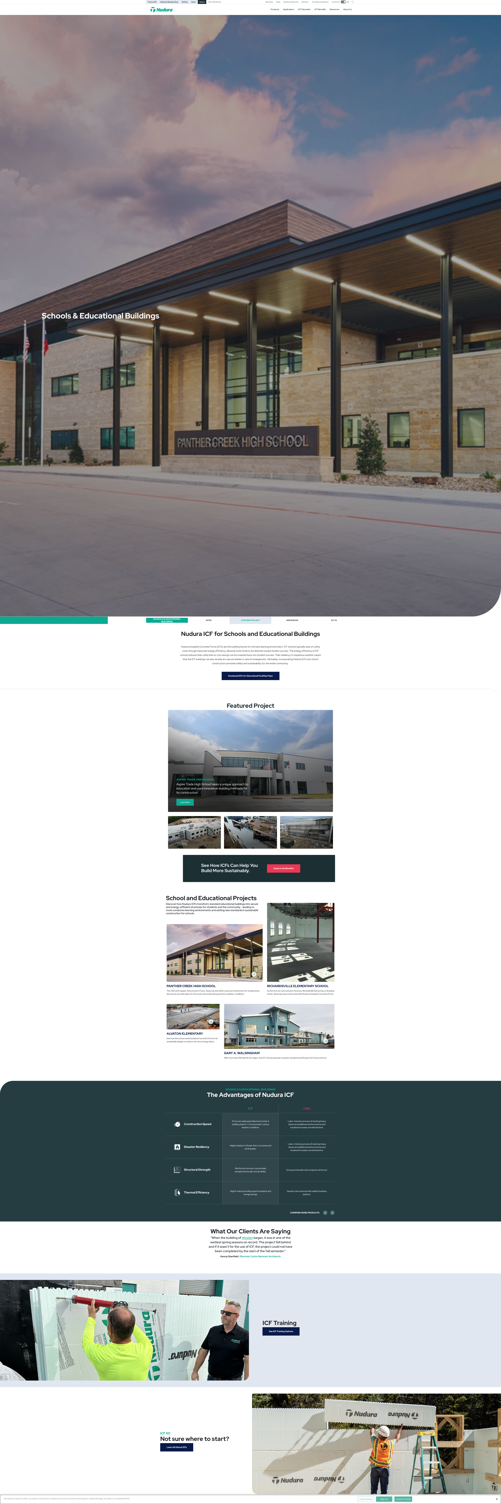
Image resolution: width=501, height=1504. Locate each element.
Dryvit (193, 2)
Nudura (202, 2)
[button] (352, 2)
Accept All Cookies (403, 1499)
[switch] (345, 1)
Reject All (384, 1499)
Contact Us (336, 2)
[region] (250, 1499)
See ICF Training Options (281, 1331)
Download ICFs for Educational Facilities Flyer (250, 675)
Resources (334, 9)
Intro (209, 620)
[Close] (497, 1499)
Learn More (185, 802)
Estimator (305, 2)
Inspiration (292, 620)
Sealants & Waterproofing (169, 2)
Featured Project (250, 620)
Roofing (184, 2)
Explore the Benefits (284, 868)
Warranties (269, 2)
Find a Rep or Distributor (320, 2)
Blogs (278, 2)
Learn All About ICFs (177, 1447)
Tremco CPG (152, 2)
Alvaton (247, 1238)
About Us (347, 9)
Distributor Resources (291, 2)
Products (275, 9)
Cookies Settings (365, 1499)
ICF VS (334, 620)
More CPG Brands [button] (214, 2)
